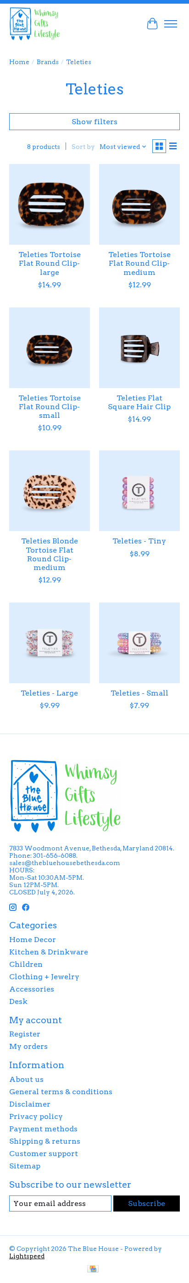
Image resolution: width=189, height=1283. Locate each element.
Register (24, 1034)
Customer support (43, 1153)
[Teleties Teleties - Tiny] (139, 490)
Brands (48, 62)
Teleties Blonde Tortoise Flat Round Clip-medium (49, 554)
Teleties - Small (139, 693)
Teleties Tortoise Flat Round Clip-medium (139, 263)
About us (26, 1079)
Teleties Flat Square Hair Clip (139, 402)
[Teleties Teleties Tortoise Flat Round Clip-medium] (139, 204)
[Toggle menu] (170, 24)
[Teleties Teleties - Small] (139, 643)
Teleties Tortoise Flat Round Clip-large (49, 263)
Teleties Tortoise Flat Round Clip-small (49, 407)
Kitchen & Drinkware (48, 952)
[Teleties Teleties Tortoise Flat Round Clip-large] (49, 204)
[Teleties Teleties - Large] (49, 643)
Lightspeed (26, 1256)
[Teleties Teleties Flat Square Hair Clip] (139, 347)
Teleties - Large (49, 693)
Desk (18, 1001)
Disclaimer (29, 1104)
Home (19, 62)
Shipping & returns (44, 1141)
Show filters (94, 121)
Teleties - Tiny (139, 541)
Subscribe (146, 1203)
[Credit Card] (93, 1269)
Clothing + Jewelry (44, 976)
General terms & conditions (60, 1091)
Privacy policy (36, 1116)
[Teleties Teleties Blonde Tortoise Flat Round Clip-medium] (49, 490)
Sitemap (24, 1166)
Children (26, 964)
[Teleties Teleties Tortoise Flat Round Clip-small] (49, 347)
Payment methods (43, 1128)
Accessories (31, 989)
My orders (28, 1046)
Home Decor (32, 939)
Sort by (83, 146)
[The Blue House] (34, 23)
